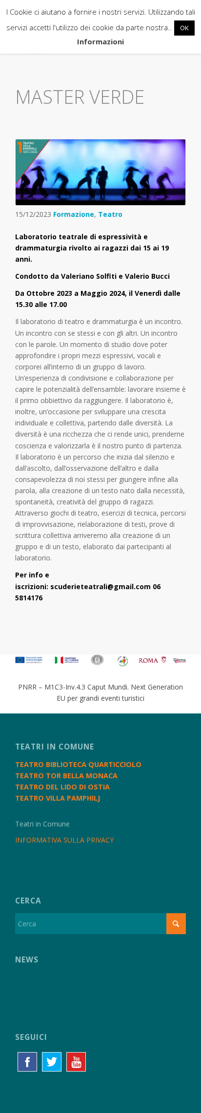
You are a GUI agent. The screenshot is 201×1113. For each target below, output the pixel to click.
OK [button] (184, 27)
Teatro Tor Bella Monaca (66, 775)
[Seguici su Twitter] (51, 1062)
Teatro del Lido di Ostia (62, 786)
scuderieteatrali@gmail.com (100, 586)
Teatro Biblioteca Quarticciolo (78, 764)
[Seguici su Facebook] (27, 1062)
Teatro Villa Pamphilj (57, 798)
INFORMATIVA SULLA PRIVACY (64, 839)
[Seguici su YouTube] (76, 1062)
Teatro (110, 214)
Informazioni (100, 41)
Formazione (73, 214)
